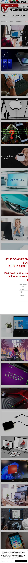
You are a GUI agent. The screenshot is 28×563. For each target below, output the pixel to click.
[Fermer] (26, 550)
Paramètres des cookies (7, 561)
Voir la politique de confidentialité (12, 558)
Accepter (21, 561)
